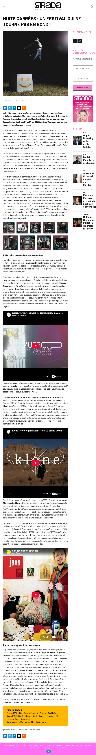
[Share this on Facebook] (5, 108)
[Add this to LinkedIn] (14, 108)
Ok (49, 751)
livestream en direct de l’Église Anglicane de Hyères (40, 289)
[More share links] (24, 108)
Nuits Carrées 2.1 (37, 113)
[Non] (93, 749)
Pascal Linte (21, 100)
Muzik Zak (9, 100)
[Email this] (19, 108)
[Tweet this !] (10, 108)
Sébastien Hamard (10, 130)
